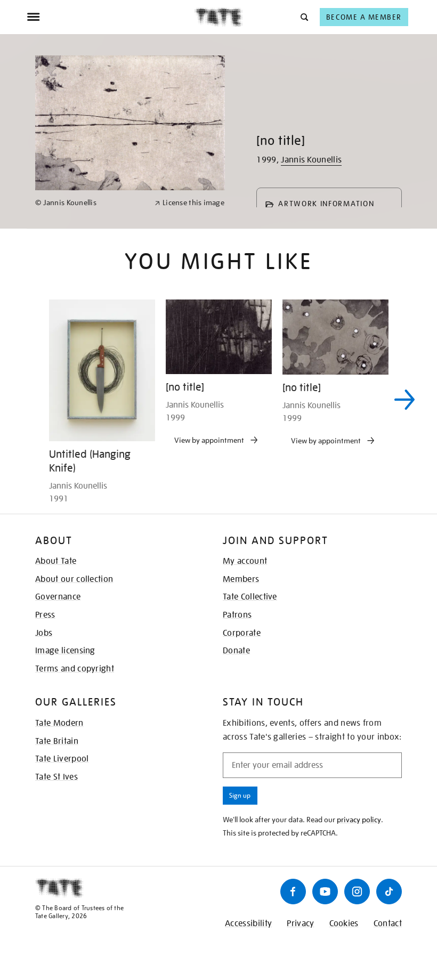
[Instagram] (357, 891)
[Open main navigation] (111, 17)
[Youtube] (325, 891)
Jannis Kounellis (311, 160)
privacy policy (359, 819)
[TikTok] (389, 891)
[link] (90, 202)
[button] (303, 17)
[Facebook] (293, 891)
